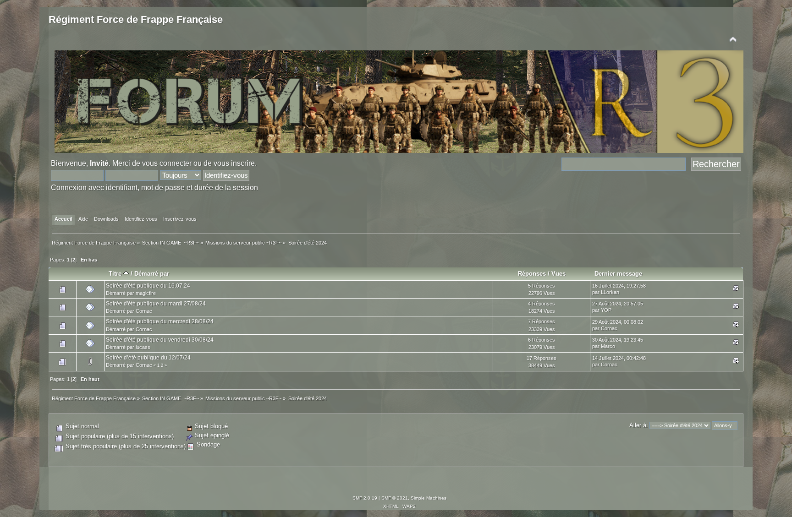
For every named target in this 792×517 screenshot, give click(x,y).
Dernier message (618, 273)
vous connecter (167, 163)
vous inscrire (234, 163)
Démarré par (151, 273)
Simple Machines (428, 498)
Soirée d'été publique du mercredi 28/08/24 (160, 321)
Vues (558, 273)
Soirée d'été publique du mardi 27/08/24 (156, 303)
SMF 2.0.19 (364, 498)
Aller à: (638, 425)
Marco (608, 346)
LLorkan (610, 292)
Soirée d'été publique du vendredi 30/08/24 (160, 340)
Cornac (144, 311)
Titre (116, 273)
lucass (143, 347)
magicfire (146, 293)
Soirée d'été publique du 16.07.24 (148, 286)
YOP (606, 310)
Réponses (532, 273)
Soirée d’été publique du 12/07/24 (148, 357)
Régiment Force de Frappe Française (136, 19)
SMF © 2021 (394, 498)
